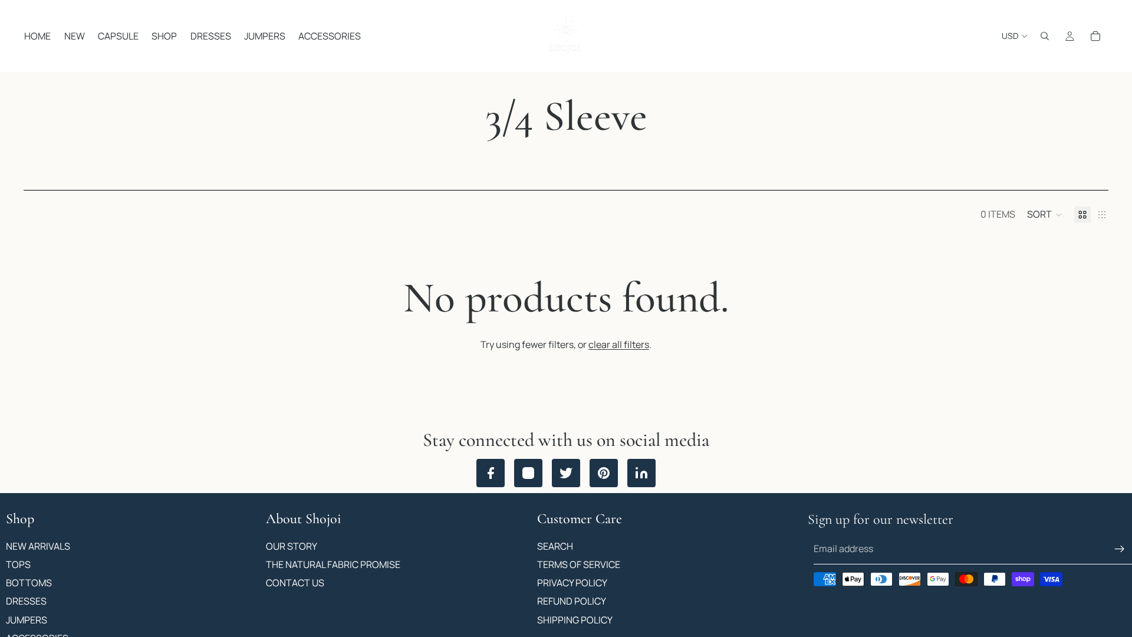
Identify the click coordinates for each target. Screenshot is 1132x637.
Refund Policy (571, 601)
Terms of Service (578, 564)
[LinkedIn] (641, 473)
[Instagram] (528, 473)
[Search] (1045, 36)
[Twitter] (566, 473)
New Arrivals (38, 545)
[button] (1044, 215)
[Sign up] (1119, 549)
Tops (18, 564)
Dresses (26, 601)
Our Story (291, 545)
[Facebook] (490, 473)
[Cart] (1095, 36)
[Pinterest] (604, 473)
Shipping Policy (575, 619)
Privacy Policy (572, 582)
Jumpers (26, 619)
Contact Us (295, 582)
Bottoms (29, 582)
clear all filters (618, 344)
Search (555, 545)
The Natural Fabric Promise (333, 564)
